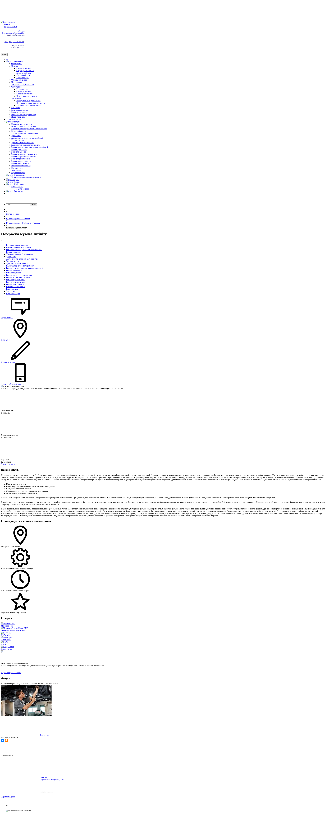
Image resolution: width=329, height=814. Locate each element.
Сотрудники (16, 87)
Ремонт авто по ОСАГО (21, 163)
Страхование (19, 175)
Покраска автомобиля (20, 166)
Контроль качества (19, 110)
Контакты (18, 191)
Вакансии (15, 108)
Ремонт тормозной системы (23, 156)
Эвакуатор (16, 170)
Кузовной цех (22, 77)
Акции (16, 182)
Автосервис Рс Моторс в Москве (72, 747)
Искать (33, 205)
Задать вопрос (22, 189)
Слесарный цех (23, 75)
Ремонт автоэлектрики (21, 161)
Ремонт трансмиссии (20, 159)
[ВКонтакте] (2, 740)
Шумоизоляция (18, 173)
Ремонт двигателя (19, 149)
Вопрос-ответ (17, 186)
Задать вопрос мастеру (11, 673)
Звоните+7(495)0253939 (10, 25)
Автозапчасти (14, 119)
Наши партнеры (18, 117)
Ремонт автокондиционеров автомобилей (29, 147)
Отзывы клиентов (19, 80)
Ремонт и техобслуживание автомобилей (29, 129)
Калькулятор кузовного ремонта (25, 145)
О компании (16, 64)
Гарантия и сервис (19, 112)
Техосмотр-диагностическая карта (26, 177)
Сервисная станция (24, 94)
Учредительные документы (28, 101)
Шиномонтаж (17, 168)
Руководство (22, 89)
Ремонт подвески (18, 152)
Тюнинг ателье (17, 140)
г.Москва (21, 31)
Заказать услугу (8, 464)
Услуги (16, 122)
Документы (16, 98)
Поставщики (16, 82)
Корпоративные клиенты (22, 124)
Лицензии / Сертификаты (22, 84)
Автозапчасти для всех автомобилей (27, 138)
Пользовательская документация (30, 103)
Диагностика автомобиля (22, 142)
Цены (16, 179)
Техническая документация (28, 105)
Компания (18, 61)
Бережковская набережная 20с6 (13, 33)
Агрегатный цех (23, 73)
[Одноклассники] (6, 740)
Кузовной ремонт (19, 131)
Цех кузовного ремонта (26, 96)
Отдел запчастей (23, 68)
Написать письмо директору (23, 114)
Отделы (14, 66)
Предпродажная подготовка (23, 126)
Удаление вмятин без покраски (24, 133)
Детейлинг (16, 136)
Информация (19, 184)
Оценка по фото (8, 797)
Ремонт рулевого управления (24, 154)
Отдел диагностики (25, 71)
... (7, 59)
